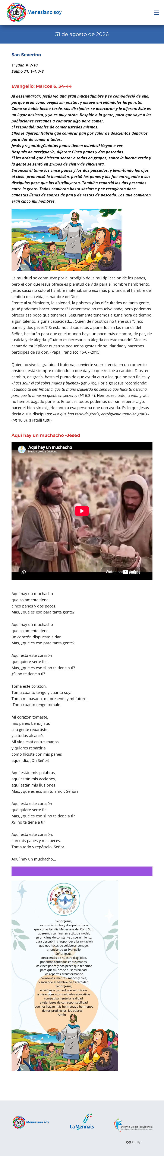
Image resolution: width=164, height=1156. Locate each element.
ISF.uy (135, 1142)
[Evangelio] (34, 12)
